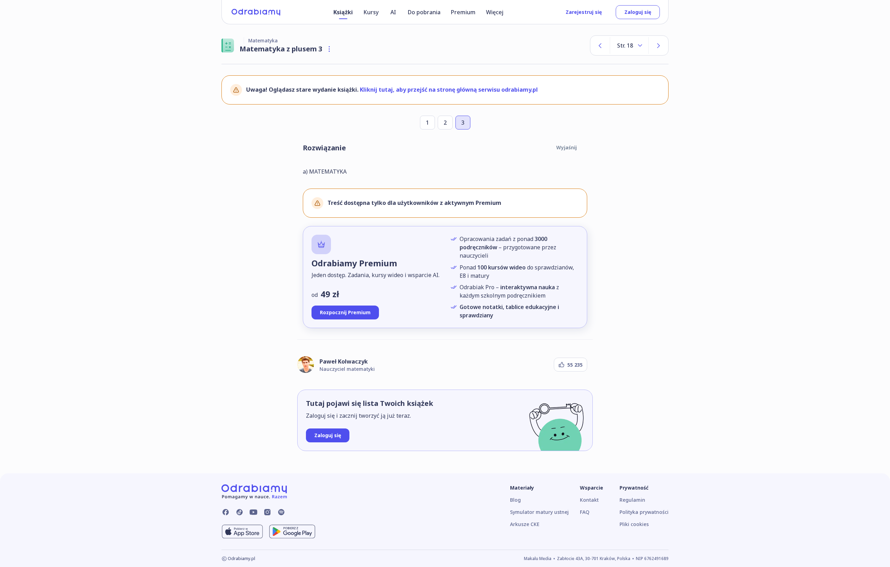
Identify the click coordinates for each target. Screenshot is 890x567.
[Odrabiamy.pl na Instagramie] (267, 512)
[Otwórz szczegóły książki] (329, 49)
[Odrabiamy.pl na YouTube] (253, 512)
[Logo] (256, 12)
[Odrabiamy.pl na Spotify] (281, 512)
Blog (515, 500)
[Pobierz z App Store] (242, 532)
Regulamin (632, 500)
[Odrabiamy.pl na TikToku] (239, 512)
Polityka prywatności (644, 512)
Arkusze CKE (524, 524)
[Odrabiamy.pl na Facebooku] (225, 512)
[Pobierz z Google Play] (292, 532)
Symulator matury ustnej (539, 512)
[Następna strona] (658, 45)
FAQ (584, 512)
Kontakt (589, 500)
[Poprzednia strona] (600, 45)
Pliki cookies (634, 524)
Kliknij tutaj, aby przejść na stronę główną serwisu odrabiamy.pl (449, 89)
